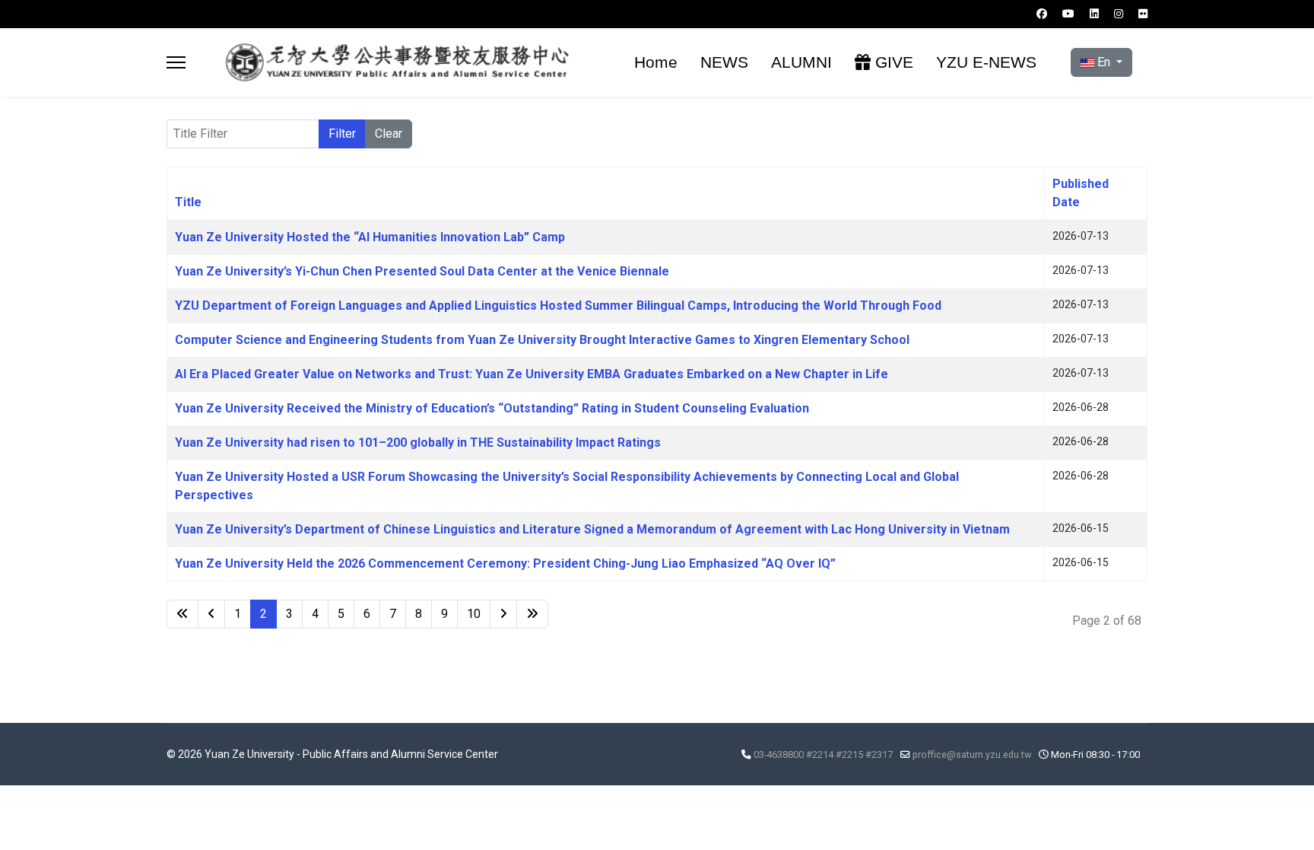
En (1103, 62)
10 (474, 613)
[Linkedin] (1094, 14)
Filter (342, 133)
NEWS (724, 62)
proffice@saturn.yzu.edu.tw (971, 754)
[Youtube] (1068, 14)
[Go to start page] (182, 614)
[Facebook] (1041, 14)
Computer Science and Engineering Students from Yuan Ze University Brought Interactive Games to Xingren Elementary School (542, 340)
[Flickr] (1142, 14)
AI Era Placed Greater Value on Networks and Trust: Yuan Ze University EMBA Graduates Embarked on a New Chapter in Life (531, 374)
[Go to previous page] (211, 614)
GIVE (892, 62)
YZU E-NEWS (986, 62)
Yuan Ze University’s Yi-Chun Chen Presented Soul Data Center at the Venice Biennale (422, 271)
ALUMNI (801, 62)
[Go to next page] (503, 614)
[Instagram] (1118, 14)
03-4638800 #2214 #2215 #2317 (823, 754)
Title (188, 202)
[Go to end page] (532, 614)
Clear (388, 133)
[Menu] (176, 62)
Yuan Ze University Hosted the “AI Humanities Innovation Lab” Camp (370, 237)
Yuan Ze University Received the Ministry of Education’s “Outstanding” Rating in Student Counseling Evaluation (492, 408)
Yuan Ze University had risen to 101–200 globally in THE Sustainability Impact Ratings (418, 442)
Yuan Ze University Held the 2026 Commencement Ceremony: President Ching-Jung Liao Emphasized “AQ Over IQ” (505, 563)
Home (656, 62)
